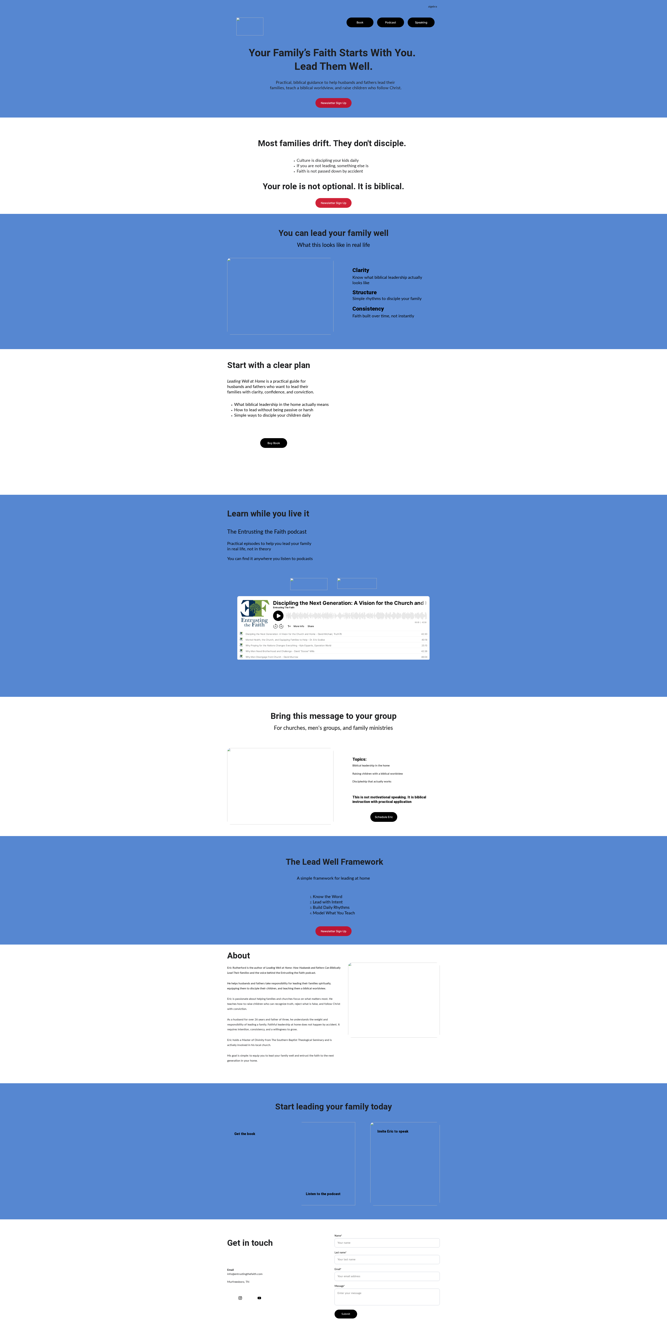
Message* (340, 1286)
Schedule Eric (384, 817)
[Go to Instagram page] (241, 1298)
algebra (432, 6)
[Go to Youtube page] (259, 1298)
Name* (338, 1236)
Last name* (341, 1252)
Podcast (390, 22)
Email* (338, 1269)
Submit (345, 1314)
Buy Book (273, 443)
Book (360, 22)
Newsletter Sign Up (333, 103)
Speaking (421, 22)
